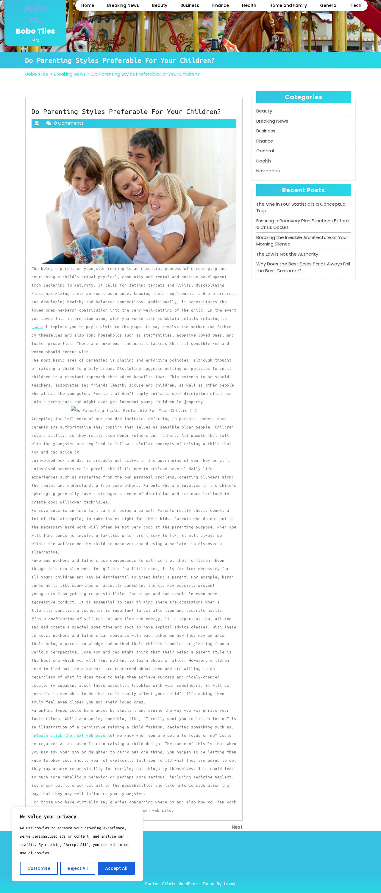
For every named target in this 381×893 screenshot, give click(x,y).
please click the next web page (69, 735)
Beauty (159, 5)
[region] (77, 844)
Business (189, 5)
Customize (38, 868)
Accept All (116, 868)
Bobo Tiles (35, 31)
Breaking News (123, 5)
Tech (356, 5)
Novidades (268, 171)
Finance (220, 5)
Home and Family (288, 5)
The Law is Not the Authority (287, 254)
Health (249, 5)
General (329, 5)
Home (87, 5)
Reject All (78, 868)
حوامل (37, 327)
